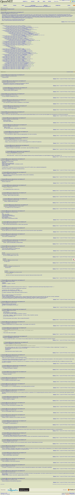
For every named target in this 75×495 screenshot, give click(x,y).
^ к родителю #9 (61, 135)
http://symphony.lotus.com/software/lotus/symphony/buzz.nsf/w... (22, 14)
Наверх (66, 78)
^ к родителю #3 (61, 103)
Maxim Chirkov (72, 493)
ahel (25, 26)
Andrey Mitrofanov (29, 27)
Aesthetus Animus (31, 40)
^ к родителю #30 (61, 369)
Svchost (29, 32)
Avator (31, 34)
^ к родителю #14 (61, 156)
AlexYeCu (25, 64)
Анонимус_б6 (28, 29)
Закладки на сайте (4, 493)
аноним (23, 61)
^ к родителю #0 (61, 78)
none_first (25, 38)
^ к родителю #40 (61, 424)
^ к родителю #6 (61, 91)
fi (24, 55)
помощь (14, 5)
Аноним (23, 25)
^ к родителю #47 (61, 456)
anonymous (26, 28)
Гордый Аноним (31, 33)
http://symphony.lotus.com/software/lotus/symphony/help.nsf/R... (60, 14)
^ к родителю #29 (61, 352)
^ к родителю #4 (61, 109)
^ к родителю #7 (61, 129)
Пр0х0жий (23, 35)
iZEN (9, 46)
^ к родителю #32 (61, 202)
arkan (7, 247)
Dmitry (23, 57)
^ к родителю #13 (61, 190)
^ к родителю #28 (61, 340)
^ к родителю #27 (61, 334)
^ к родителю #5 (61, 122)
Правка (66, 21)
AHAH (23, 48)
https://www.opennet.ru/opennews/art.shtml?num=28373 (14, 20)
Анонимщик (24, 51)
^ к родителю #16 (61, 225)
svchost (25, 44)
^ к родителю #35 (61, 400)
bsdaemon (30, 53)
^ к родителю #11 (61, 149)
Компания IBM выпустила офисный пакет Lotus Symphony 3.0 (12, 25)
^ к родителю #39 (61, 268)
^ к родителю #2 (61, 85)
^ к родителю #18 (61, 243)
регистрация (68, 0)
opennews (7, 13)
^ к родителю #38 (61, 262)
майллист (45, 5)
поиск (23, 5)
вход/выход (58, 5)
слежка (69, 5)
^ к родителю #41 (61, 430)
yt (22, 37)
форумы (5, 5)
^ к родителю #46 (61, 208)
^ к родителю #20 (61, 256)
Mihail (23, 68)
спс (5, 45)
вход (65, 0)
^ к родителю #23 (61, 319)
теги (57, 1)
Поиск (55, 1)
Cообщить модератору (71, 21)
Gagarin (25, 36)
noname (25, 31)
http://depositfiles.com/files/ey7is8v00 (16, 242)
